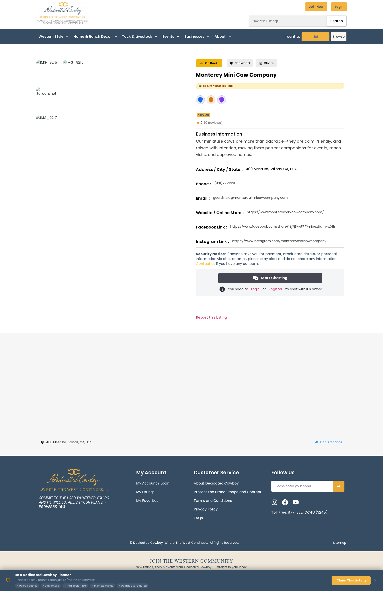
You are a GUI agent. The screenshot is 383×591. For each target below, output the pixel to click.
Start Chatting (274, 277)
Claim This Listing (351, 580)
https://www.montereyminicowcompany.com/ (285, 212)
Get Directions (331, 442)
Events (168, 36)
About (220, 36)
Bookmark (243, 63)
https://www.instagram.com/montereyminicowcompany (279, 240)
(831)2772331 (224, 183)
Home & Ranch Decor (93, 36)
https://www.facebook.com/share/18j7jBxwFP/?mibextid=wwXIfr (282, 226)
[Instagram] (274, 502)
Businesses (194, 36)
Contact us (205, 263)
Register (275, 289)
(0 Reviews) (213, 122)
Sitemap (339, 542)
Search (336, 21)
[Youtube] (296, 502)
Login (255, 289)
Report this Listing (211, 317)
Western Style (51, 36)
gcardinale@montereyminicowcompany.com (250, 197)
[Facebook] (285, 502)
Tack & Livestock (137, 36)
